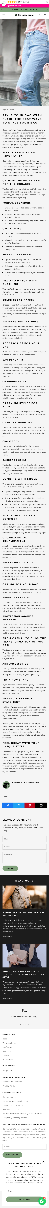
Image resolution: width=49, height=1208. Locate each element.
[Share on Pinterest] (30, 805)
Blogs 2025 (7, 1071)
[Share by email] (41, 805)
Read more (7, 936)
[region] (24, 1014)
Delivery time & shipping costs (16, 1101)
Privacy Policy (17, 828)
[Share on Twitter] (19, 805)
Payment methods (11, 1109)
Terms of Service (35, 828)
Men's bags (7, 1047)
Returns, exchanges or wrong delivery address (23, 1113)
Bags (5, 1039)
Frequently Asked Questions (15, 1118)
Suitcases (7, 1051)
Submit (10, 868)
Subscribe (12, 1155)
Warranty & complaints (13, 1105)
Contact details (9, 1097)
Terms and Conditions (12, 1082)
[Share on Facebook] (8, 805)
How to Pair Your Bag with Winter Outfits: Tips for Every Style (23, 974)
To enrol (24, 1199)
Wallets (6, 1055)
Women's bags (9, 1043)
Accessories (8, 1059)
